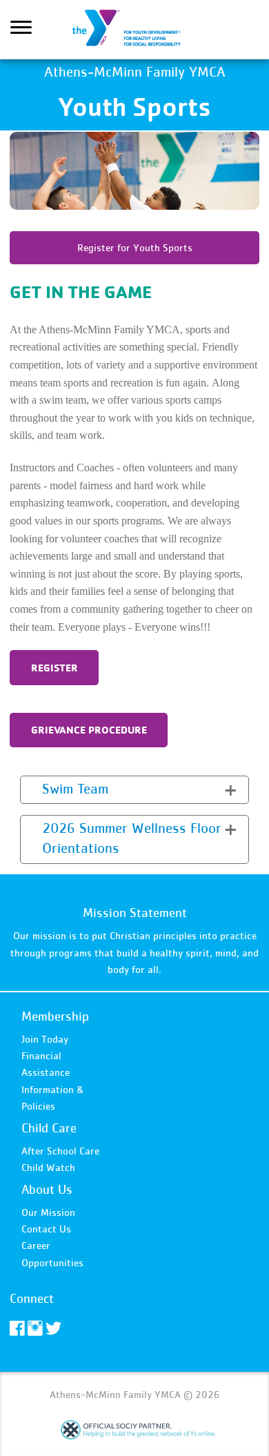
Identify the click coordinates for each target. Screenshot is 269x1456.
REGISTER (54, 667)
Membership (55, 1016)
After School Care (60, 1151)
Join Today (44, 1039)
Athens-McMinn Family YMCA (134, 29)
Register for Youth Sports (134, 247)
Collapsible (53, 788)
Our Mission (48, 1212)
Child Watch (48, 1167)
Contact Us (46, 1228)
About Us (46, 1189)
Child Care (49, 1128)
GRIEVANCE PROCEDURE (89, 729)
